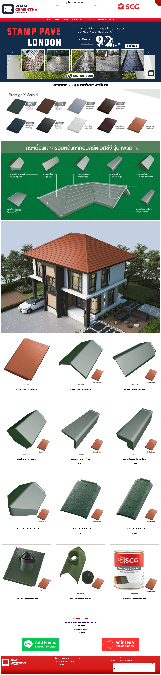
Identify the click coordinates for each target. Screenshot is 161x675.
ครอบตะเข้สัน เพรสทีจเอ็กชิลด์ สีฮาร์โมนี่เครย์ (134, 389)
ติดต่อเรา (111, 20)
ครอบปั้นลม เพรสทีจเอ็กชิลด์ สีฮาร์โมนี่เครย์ (80, 459)
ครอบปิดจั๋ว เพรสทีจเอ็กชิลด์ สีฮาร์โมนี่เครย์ (26, 459)
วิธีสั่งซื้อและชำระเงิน (102, 20)
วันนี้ (113, 666)
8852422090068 (80, 454)
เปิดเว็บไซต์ (114, 668)
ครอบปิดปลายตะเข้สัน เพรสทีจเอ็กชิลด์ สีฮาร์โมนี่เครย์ (27, 529)
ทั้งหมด (114, 663)
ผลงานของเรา (91, 20)
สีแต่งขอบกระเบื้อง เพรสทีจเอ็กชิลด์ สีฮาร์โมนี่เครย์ (134, 598)
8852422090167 (80, 593)
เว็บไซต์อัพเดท (115, 670)
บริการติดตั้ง (66, 20)
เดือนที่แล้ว (114, 665)
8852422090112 (134, 524)
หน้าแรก (49, 20)
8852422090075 (134, 454)
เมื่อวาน (114, 667)
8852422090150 (26, 593)
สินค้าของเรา (56, 20)
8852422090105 (80, 524)
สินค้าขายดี (75, 20)
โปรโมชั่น (82, 20)
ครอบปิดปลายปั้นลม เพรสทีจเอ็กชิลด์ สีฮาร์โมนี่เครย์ (134, 459)
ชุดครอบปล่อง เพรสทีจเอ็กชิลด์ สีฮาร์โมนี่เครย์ (80, 598)
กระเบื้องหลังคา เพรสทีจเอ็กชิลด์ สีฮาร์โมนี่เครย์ (26, 389)
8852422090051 (134, 384)
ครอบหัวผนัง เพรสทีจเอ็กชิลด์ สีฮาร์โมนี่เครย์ (81, 529)
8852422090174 (134, 593)
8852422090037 (26, 384)
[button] (12, 52)
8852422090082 (26, 524)
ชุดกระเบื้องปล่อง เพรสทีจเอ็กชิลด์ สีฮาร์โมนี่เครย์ (27, 598)
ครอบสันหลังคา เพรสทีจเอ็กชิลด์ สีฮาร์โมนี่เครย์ (80, 389)
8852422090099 (26, 454)
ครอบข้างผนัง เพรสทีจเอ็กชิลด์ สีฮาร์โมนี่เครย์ (134, 529)
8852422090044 (80, 384)
